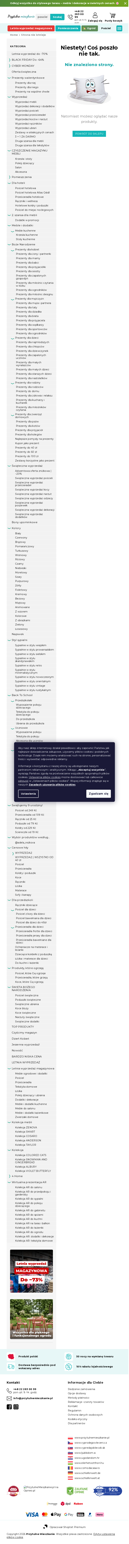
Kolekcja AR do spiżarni (29, 1214)
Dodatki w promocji (27, 220)
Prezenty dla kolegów (28, 434)
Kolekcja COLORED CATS (30, 1155)
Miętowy (20, 602)
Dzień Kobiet (20, 1038)
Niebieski (20, 568)
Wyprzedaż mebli (25, 101)
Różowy (20, 559)
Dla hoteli (18, 182)
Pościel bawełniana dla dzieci (33, 918)
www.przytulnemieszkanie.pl (90, 1437)
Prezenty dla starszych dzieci (34, 373)
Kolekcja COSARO (26, 1136)
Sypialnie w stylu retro (28, 665)
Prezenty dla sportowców (31, 329)
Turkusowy (21, 550)
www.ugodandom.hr (85, 1457)
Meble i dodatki (22, 225)
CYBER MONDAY (23, 65)
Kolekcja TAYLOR (25, 1144)
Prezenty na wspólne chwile (32, 91)
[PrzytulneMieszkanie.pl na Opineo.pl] (41, 1488)
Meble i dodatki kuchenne (31, 1104)
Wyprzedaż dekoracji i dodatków (35, 106)
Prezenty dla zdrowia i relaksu (34, 395)
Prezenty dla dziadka (29, 311)
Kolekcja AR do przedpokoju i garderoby (33, 1193)
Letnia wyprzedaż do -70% (30, 53)
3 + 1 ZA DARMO (25, 136)
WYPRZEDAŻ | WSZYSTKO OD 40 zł (34, 859)
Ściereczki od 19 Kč (26, 832)
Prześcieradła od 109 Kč (29, 814)
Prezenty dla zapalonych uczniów (31, 357)
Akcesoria (21, 171)
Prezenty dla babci (27, 262)
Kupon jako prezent (27, 443)
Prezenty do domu (27, 391)
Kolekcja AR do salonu (28, 1187)
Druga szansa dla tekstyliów (32, 145)
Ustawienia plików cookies (43, 777)
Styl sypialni (19, 640)
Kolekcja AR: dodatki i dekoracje (34, 1236)
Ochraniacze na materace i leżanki (31, 948)
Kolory (16, 528)
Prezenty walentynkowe (28, 77)
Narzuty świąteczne (27, 1017)
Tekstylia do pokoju (27, 736)
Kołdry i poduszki (25, 873)
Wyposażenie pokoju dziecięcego (28, 706)
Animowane (22, 607)
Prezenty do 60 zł (26, 451)
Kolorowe (21, 615)
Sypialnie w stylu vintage (30, 685)
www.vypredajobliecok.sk (88, 1447)
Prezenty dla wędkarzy (30, 324)
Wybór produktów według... (31, 837)
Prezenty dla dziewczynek (32, 350)
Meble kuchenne (25, 230)
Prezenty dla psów (27, 421)
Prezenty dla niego (26, 87)
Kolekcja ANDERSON (28, 1140)
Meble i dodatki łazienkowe (32, 1112)
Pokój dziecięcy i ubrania (30, 1095)
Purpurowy (22, 581)
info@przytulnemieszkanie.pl (33, 1398)
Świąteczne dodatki (27, 1021)
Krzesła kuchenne (27, 234)
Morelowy (21, 572)
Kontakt (71, 1406)
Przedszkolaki (23, 700)
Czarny (19, 563)
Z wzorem (21, 611)
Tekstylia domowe (26, 1086)
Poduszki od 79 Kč (26, 823)
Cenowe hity (20, 847)
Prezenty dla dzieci (26, 337)
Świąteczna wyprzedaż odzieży (34, 498)
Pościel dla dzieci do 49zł (31, 922)
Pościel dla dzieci (25, 909)
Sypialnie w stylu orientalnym (33, 681)
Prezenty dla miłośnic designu (34, 294)
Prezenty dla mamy (28, 258)
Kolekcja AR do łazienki (29, 1227)
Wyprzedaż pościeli (27, 110)
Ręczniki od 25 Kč (25, 819)
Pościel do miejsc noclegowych (34, 209)
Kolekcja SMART (25, 1131)
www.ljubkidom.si (83, 1452)
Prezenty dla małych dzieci (32, 369)
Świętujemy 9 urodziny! (27, 805)
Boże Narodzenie (23, 244)
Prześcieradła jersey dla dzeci (34, 935)
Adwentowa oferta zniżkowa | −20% (33, 472)
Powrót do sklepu (88, 133)
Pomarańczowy (24, 546)
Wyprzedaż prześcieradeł (30, 114)
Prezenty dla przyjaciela (30, 320)
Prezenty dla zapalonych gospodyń (31, 277)
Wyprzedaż (19, 96)
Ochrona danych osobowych (84, 1414)
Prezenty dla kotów (28, 425)
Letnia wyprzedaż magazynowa (33, 1068)
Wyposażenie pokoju (28, 732)
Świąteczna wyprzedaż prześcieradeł (29, 484)
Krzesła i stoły (23, 158)
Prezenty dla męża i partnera (33, 303)
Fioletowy (21, 589)
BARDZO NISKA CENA (27, 1056)
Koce (18, 877)
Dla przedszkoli (22, 900)
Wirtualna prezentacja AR (29, 1182)
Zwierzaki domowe (26, 1117)
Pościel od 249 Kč (26, 810)
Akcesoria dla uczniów (29, 740)
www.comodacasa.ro (86, 1468)
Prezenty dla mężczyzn (29, 298)
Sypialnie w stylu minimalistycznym (26, 671)
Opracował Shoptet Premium (66, 1526)
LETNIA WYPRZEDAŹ (26, 1062)
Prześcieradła (23, 868)
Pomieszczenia (22, 177)
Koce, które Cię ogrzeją (29, 981)
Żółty (18, 585)
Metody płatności (77, 1397)
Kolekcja (18, 1150)
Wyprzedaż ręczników (28, 123)
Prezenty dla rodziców (29, 387)
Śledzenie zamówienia (80, 1389)
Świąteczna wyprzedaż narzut (33, 494)
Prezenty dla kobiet (27, 249)
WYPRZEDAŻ (23, 852)
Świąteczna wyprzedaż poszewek (29, 504)
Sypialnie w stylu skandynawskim (25, 660)
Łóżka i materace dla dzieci (31, 958)
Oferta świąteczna (24, 71)
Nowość (17, 1050)
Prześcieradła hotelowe (29, 196)
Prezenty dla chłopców (30, 346)
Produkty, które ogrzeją (28, 968)
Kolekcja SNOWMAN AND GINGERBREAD (31, 1161)
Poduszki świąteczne (28, 999)
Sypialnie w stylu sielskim (30, 654)
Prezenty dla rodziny (27, 382)
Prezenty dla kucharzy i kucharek (30, 401)
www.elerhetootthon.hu (88, 1462)
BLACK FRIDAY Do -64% (28, 59)
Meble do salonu (25, 1108)
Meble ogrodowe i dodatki (31, 1073)
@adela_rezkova (25, 842)
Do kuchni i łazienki (27, 962)
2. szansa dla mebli (24, 215)
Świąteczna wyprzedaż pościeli (34, 478)
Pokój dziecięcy (24, 163)
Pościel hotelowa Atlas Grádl (32, 192)
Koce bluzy (22, 1008)
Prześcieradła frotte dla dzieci (34, 931)
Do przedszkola (25, 719)
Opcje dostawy (76, 1393)
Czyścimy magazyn (24, 1032)
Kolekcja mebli (22, 1122)
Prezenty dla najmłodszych (32, 342)
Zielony (19, 624)
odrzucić (22, 781)
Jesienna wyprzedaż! (26, 1044)
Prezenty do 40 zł (26, 447)
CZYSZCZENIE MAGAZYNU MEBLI (30, 152)
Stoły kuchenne (25, 239)
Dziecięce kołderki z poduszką (33, 954)
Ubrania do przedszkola (30, 723)
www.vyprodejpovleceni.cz (89, 1442)
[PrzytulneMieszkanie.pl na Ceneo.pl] (75, 1490)
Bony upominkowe (24, 522)
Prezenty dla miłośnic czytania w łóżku (34, 284)
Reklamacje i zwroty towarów (85, 1401)
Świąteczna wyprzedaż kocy (32, 489)
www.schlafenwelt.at (86, 1478)
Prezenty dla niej (25, 82)
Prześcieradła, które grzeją (31, 977)
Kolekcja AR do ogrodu (29, 1232)
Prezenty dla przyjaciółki (31, 267)
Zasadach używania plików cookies (51, 784)
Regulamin (73, 1410)
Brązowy (20, 542)
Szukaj (56, 22)
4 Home (17, 1176)
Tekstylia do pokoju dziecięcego (27, 713)
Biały (18, 533)
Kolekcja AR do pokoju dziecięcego (28, 1205)
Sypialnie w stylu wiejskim (31, 645)
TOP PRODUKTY (23, 1026)
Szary (18, 576)
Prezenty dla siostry (28, 271)
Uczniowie (21, 727)
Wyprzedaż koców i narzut (31, 119)
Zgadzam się (97, 793)
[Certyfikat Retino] (105, 1490)
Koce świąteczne (25, 1012)
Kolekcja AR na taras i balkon (32, 1223)
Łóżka (18, 886)
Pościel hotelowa (25, 188)
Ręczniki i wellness (26, 201)
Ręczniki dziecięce (26, 905)
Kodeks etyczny (76, 1419)
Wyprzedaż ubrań (25, 128)
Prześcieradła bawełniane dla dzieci (33, 941)
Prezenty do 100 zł (26, 456)
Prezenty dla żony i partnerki (33, 253)
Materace (21, 890)
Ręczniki (20, 881)
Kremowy (21, 594)
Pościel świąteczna (26, 995)
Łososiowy (21, 628)
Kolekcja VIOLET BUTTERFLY (33, 1170)
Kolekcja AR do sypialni (29, 1198)
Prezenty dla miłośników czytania (31, 409)
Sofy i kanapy (23, 894)
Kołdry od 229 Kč (25, 827)
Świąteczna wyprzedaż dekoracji (34, 509)
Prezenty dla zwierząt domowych (28, 416)
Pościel (19, 864)
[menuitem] (31, 28)
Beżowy (20, 598)
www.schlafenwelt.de (86, 1473)
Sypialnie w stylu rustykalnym (33, 690)
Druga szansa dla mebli (29, 141)
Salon (18, 167)
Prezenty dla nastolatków (31, 378)
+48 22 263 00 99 (24, 1389)
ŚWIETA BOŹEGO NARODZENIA (23, 988)
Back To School (22, 695)
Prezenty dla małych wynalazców (28, 364)
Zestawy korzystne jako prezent (34, 460)
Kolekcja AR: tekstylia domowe (34, 1240)
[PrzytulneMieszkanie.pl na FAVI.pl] (13, 1490)
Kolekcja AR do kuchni (28, 1219)
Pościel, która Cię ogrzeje (30, 973)
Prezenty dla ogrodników (31, 289)
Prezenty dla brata (27, 316)
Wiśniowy (21, 555)
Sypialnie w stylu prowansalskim (34, 649)
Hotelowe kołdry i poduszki (31, 205)
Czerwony (21, 537)
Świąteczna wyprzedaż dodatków (29, 516)
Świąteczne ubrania (27, 1004)
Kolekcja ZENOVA (26, 1127)
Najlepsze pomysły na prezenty (34, 438)
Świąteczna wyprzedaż (27, 465)
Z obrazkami (22, 620)
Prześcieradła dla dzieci (29, 926)
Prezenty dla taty (26, 307)
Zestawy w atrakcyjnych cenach (34, 132)
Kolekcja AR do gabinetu (30, 1210)
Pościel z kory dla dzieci (30, 913)
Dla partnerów (75, 1423)
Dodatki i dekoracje (26, 1099)
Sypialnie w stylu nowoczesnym (34, 676)
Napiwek (18, 634)
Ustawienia (27, 793)
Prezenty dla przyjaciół (29, 430)
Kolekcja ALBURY (26, 1166)
